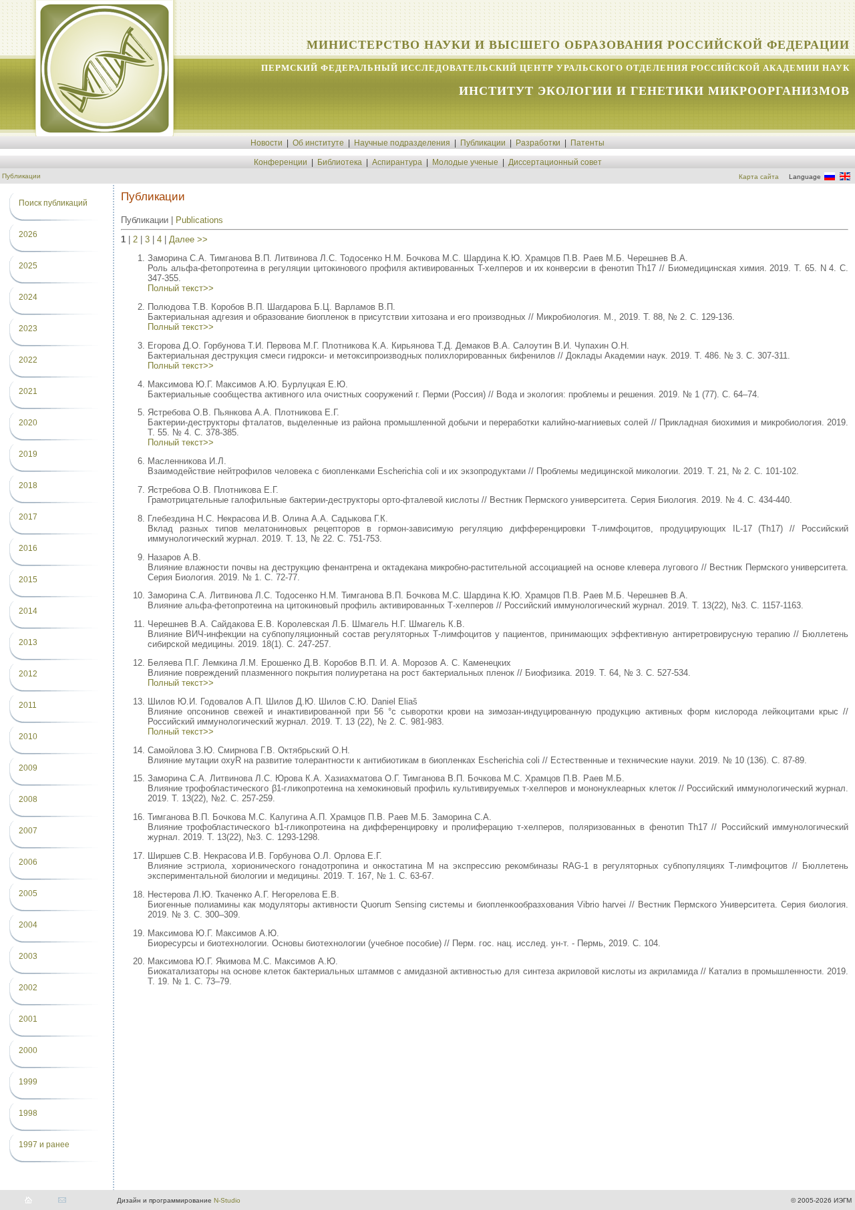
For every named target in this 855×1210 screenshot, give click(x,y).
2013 (28, 642)
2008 (28, 799)
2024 (28, 297)
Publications (199, 220)
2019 (28, 454)
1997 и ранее (44, 1144)
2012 (28, 673)
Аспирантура (397, 162)
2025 (28, 265)
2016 (28, 548)
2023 (28, 328)
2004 (28, 925)
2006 (28, 862)
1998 (28, 1113)
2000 (28, 1050)
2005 (28, 893)
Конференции (280, 162)
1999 (28, 1081)
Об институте (318, 143)
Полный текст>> (181, 288)
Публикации (483, 143)
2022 (28, 360)
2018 (28, 485)
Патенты (587, 143)
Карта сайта (759, 176)
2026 (28, 234)
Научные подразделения (402, 143)
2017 (28, 517)
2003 (28, 956)
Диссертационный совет (555, 162)
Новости (266, 143)
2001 (28, 1019)
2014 (28, 611)
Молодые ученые (465, 162)
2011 (28, 705)
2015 (28, 579)
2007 (28, 830)
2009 (28, 768)
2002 (28, 987)
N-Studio (227, 1200)
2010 (28, 736)
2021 (28, 391)
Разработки (538, 143)
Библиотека (339, 162)
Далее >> (188, 239)
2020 (28, 422)
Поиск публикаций (53, 203)
